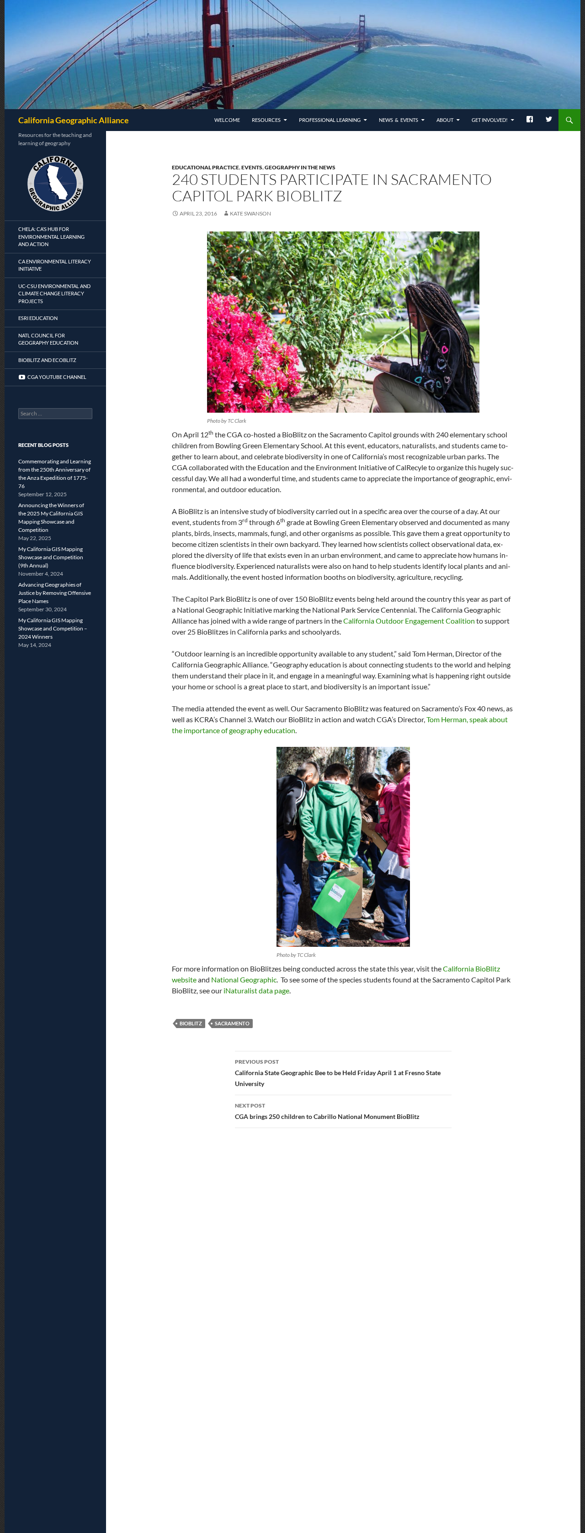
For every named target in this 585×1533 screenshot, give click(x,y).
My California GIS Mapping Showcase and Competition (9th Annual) (50, 557)
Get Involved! (490, 120)
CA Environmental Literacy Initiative (54, 265)
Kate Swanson (250, 213)
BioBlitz (191, 1023)
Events (251, 167)
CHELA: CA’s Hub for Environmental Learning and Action (51, 236)
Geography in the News (300, 167)
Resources (266, 120)
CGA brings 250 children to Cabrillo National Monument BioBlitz (327, 1111)
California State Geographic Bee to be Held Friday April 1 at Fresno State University (338, 1072)
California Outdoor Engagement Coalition (409, 620)
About (444, 120)
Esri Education (38, 318)
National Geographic (244, 979)
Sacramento (232, 1023)
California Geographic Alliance (73, 120)
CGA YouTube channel (56, 377)
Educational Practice (205, 167)
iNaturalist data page (256, 990)
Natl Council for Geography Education (48, 339)
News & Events (398, 120)
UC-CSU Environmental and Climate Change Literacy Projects (54, 293)
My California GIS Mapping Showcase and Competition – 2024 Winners (52, 628)
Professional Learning (330, 120)
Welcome (227, 120)
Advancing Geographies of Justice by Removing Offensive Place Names (54, 592)
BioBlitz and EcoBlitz (47, 360)
